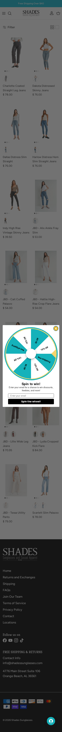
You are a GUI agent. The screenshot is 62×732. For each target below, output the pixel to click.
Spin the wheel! (31, 401)
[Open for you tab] (51, 721)
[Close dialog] (56, 328)
